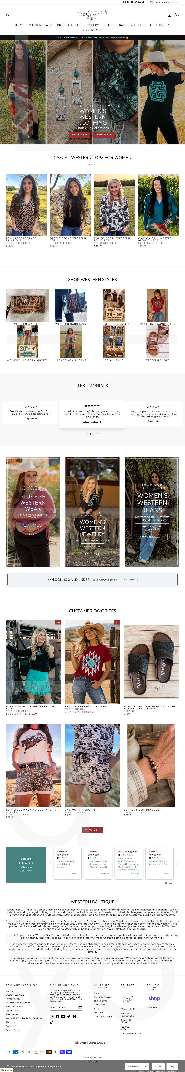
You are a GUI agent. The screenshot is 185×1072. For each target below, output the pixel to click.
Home (20, 25)
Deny (172, 1066)
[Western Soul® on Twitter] (68, 1016)
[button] (50, 863)
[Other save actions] (145, 1066)
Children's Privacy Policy (18, 1002)
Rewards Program (103, 996)
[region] (113, 863)
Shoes (109, 25)
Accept (158, 1066)
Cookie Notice (13, 1010)
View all (92, 164)
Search (9, 991)
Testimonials (12, 1014)
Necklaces (92, 546)
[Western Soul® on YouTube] (63, 1016)
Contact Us (11, 1026)
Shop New (79, 134)
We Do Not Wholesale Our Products (24, 1018)
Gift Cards (160, 25)
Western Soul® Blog (16, 994)
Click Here (152, 1007)
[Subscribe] (80, 1007)
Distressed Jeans (152, 528)
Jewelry (91, 25)
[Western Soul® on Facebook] (57, 1016)
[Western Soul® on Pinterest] (74, 1016)
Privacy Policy (13, 998)
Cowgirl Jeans (152, 536)
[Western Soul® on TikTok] (51, 1022)
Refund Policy (13, 1030)
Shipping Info (101, 1000)
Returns (98, 993)
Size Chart (92, 29)
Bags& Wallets (132, 25)
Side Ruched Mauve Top (33, 525)
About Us (10, 1022)
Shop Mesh (103, 134)
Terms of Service (14, 1006)
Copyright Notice (103, 1016)
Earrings (92, 554)
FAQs (97, 1008)
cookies (29, 1066)
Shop (33, 534)
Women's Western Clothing (54, 25)
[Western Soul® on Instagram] (51, 1016)
